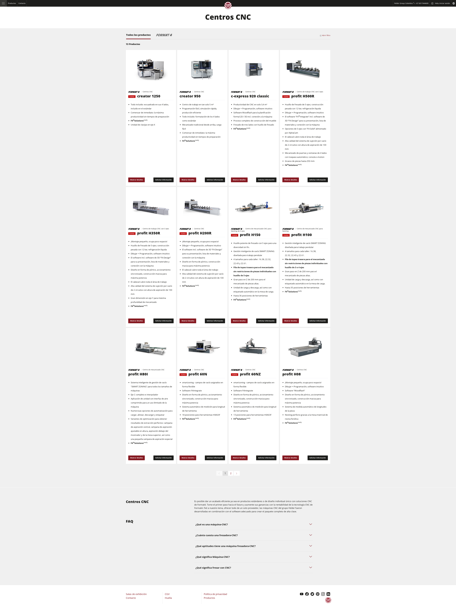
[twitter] (312, 594)
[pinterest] (317, 594)
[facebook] (307, 594)
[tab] (138, 36)
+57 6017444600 (422, 3)
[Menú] (3, 3)
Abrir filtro (326, 35)
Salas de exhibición (136, 594)
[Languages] (453, 3)
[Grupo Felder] (228, 5)
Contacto (131, 597)
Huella (168, 597)
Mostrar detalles (136, 180)
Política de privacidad (215, 594)
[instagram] (323, 594)
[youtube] (301, 594)
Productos (209, 597)
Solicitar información (163, 180)
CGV (167, 594)
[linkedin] (328, 594)
